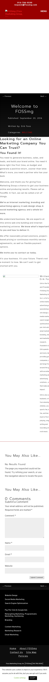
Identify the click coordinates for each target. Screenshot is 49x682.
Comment (10, 515)
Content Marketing (13, 627)
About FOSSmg (28, 648)
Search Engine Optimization (16, 603)
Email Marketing (11, 635)
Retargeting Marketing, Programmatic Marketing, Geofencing (21, 615)
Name (8, 543)
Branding (8, 620)
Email (8, 554)
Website (8, 566)
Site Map (31, 652)
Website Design (11, 595)
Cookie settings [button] (20, 678)
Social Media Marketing (14, 599)
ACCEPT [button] (33, 678)
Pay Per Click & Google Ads (16, 610)
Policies (23, 656)
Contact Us (16, 652)
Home (13, 648)
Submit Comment (37, 578)
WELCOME (27, 132)
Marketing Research (13, 631)
